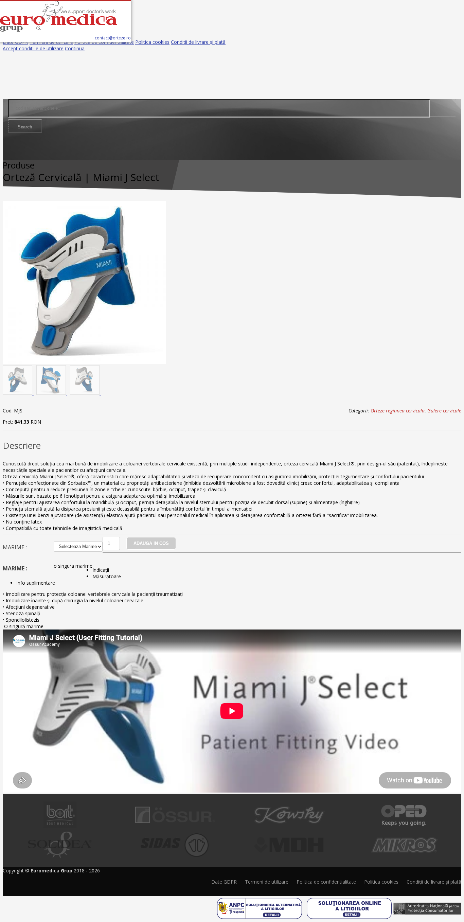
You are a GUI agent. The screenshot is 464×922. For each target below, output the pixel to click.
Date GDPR (15, 42)
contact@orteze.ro (113, 38)
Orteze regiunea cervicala (398, 410)
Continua (75, 48)
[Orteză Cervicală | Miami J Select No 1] (84, 362)
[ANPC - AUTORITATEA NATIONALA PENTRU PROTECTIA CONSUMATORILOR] (427, 906)
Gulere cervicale (444, 410)
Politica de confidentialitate (104, 42)
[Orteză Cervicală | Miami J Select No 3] (51, 393)
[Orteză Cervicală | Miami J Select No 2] (18, 393)
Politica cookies (152, 42)
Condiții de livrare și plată (198, 42)
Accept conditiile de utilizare (33, 48)
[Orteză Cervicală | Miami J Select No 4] (85, 393)
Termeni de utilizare (51, 42)
